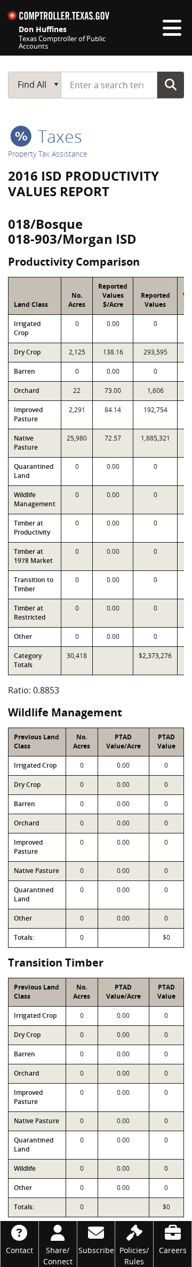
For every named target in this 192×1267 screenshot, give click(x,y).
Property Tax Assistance (47, 154)
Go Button (170, 84)
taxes (58, 136)
